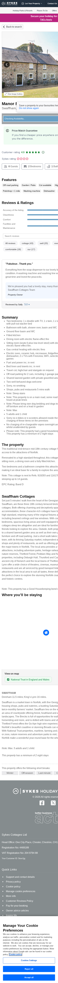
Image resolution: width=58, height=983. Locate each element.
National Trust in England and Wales (30, 679)
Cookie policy (15, 954)
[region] (29, 949)
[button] (7, 65)
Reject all (29, 969)
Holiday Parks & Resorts (22, 11)
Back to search (14, 26)
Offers (54, 11)
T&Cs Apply (46, 19)
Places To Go (42, 11)
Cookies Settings (29, 960)
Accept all (29, 977)
